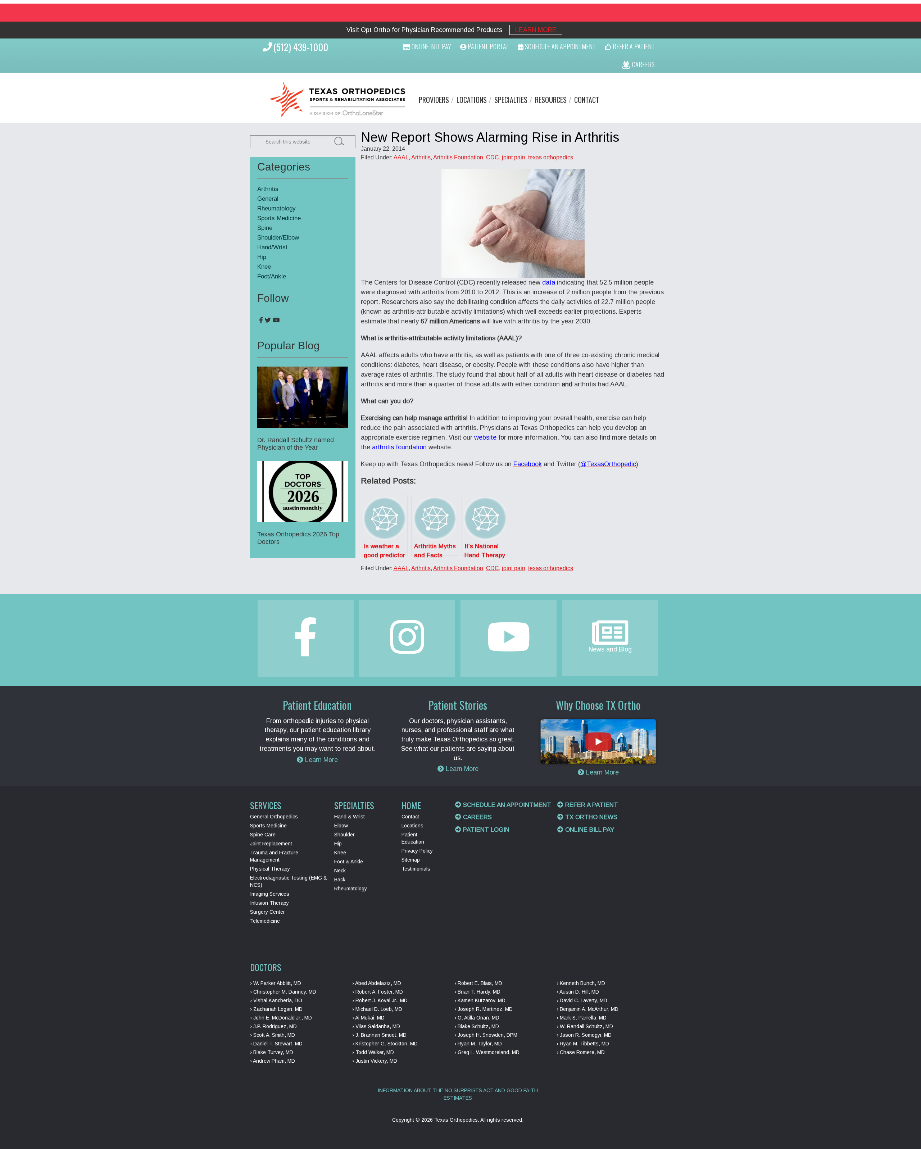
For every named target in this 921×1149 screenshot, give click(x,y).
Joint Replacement (271, 843)
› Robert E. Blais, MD (478, 983)
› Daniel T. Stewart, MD (276, 1043)
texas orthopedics (550, 157)
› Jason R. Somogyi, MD (584, 1035)
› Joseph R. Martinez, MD (483, 1009)
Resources (551, 99)
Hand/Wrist (272, 247)
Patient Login (485, 829)
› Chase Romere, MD (581, 1052)
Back (339, 879)
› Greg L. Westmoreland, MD (487, 1052)
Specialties (510, 99)
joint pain (513, 157)
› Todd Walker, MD (373, 1052)
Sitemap (410, 860)
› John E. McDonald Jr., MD (281, 1018)
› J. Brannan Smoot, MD (379, 1035)
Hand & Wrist (349, 816)
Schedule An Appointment (559, 46)
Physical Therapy (270, 869)
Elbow (341, 825)
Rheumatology (276, 208)
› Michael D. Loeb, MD (377, 1009)
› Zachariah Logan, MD (276, 1009)
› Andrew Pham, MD (272, 1061)
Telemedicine (265, 921)
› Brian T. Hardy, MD (477, 992)
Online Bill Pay (430, 46)
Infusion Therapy (269, 903)
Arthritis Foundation (458, 157)
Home (411, 805)
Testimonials (415, 869)
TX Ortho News (590, 817)
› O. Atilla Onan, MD (476, 1018)
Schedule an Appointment (506, 804)
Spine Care (263, 834)
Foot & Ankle (348, 861)
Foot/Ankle (271, 276)
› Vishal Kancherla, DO (276, 1000)
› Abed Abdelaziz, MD (376, 983)
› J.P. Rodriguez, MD (273, 1026)
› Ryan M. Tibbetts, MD (583, 1043)
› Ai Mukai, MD (368, 1018)
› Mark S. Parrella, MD (582, 1018)
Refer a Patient (590, 804)
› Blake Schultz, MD (476, 1026)
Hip (261, 257)
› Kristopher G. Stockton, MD (385, 1043)
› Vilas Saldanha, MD (376, 1026)
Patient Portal (487, 46)
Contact (586, 99)
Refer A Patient (633, 46)
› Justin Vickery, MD (374, 1061)
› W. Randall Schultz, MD (585, 1026)
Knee (264, 266)
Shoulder (344, 834)
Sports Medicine (279, 218)
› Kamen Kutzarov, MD (479, 1000)
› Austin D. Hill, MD (578, 992)
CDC (492, 157)
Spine (264, 227)
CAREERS (643, 64)
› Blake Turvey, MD (271, 1052)
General (267, 198)
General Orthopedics (274, 816)
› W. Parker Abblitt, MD (275, 983)
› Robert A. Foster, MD (377, 992)
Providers (434, 99)
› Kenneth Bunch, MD (581, 983)
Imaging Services (269, 894)
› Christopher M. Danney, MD (283, 992)
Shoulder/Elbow (278, 237)
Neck (340, 870)
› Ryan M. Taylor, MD (478, 1043)
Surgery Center (267, 912)
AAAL (401, 157)
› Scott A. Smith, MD (272, 1035)
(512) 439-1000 (300, 47)
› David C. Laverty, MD (582, 1000)
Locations (472, 99)
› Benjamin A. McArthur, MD (587, 1009)
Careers (476, 817)
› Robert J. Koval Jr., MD (380, 1000)
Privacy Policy (417, 851)
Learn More (536, 29)
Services (265, 805)
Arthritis (421, 157)
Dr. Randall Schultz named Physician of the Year (295, 443)
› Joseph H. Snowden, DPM (485, 1035)
